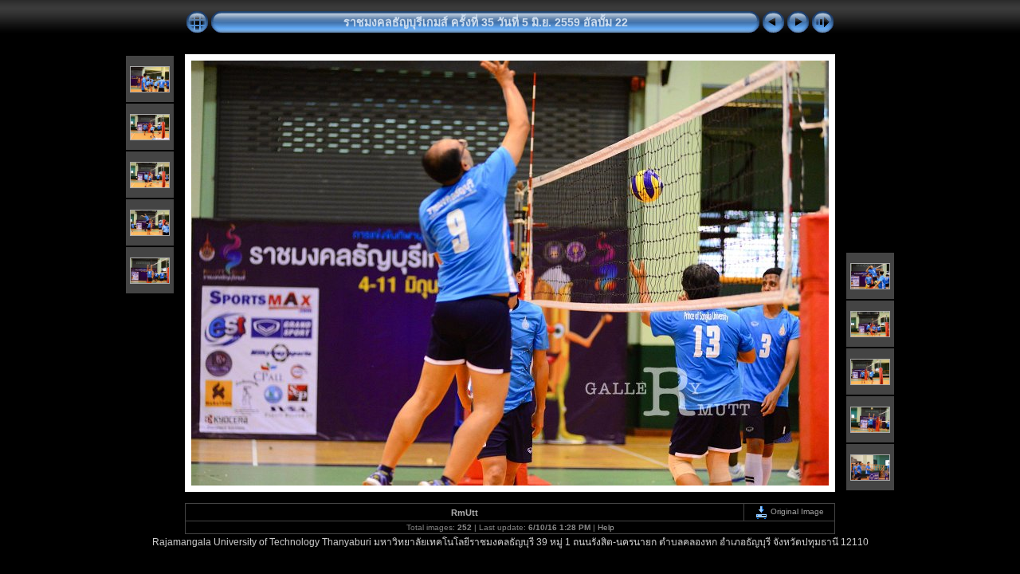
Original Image (796, 511)
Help (606, 527)
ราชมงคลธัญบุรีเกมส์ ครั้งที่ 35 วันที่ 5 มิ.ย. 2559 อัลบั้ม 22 (485, 22)
